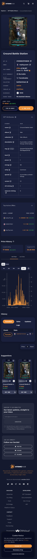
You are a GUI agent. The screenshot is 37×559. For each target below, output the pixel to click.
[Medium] (20, 484)
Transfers (8, 321)
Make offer (27, 108)
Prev (23, 346)
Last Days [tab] (14, 256)
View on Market (10, 108)
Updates (28, 321)
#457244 (20, 89)
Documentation (27, 497)
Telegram (19, 454)
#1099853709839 (23, 61)
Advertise (9, 494)
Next (32, 346)
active (19, 85)
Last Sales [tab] (22, 256)
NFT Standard (26, 494)
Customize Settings (18, 554)
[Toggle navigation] (33, 3)
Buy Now (7, 392)
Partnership (9, 526)
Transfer (8, 334)
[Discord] (12, 484)
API (27, 504)
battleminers (21, 82)
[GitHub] (28, 484)
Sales (18, 321)
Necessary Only (18, 550)
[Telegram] (16, 484)
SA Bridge (9, 504)
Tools (9, 501)
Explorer (3, 10)
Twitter (19, 446)
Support (9, 519)
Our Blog (9, 497)
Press (9, 522)
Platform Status (9, 507)
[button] (13, 241)
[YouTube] (24, 484)
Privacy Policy (11, 429)
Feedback (9, 516)
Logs (18, 325)
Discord (19, 450)
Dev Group (26, 501)
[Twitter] (8, 484)
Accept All (18, 546)
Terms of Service (20, 429)
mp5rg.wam (23, 65)
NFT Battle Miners (13, 10)
